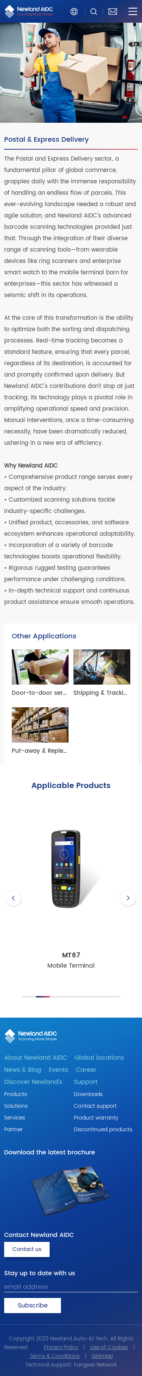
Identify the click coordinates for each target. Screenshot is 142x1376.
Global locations (99, 1058)
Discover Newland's (33, 1082)
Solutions (16, 1106)
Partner (13, 1129)
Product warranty (96, 1117)
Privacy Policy (61, 1347)
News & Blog (22, 1070)
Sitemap (102, 1356)
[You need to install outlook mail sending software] (112, 11)
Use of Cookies (109, 1347)
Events (58, 1070)
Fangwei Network (95, 1364)
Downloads (88, 1094)
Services (14, 1117)
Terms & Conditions (55, 1356)
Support (86, 1082)
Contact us (26, 1249)
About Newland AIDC (35, 1058)
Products (15, 1094)
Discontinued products (103, 1129)
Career (86, 1070)
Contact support (95, 1106)
